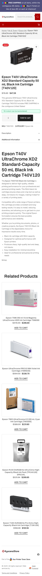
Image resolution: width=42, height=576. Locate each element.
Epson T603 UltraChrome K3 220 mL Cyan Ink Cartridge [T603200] (21, 420)
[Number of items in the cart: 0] (38, 24)
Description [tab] (6, 133)
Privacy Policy (25, 573)
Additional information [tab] (11, 139)
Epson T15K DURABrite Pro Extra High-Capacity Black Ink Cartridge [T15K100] (21, 524)
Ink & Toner (12, 30)
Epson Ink (22, 30)
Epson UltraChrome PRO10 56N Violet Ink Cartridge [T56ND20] (21, 369)
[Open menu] (3, 24)
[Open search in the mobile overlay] (28, 17)
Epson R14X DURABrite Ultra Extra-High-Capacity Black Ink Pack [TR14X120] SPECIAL (21, 472)
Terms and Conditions (9, 573)
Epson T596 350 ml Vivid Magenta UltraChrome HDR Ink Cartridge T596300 (21, 319)
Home (4, 30)
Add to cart (25, 118)
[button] (36, 47)
